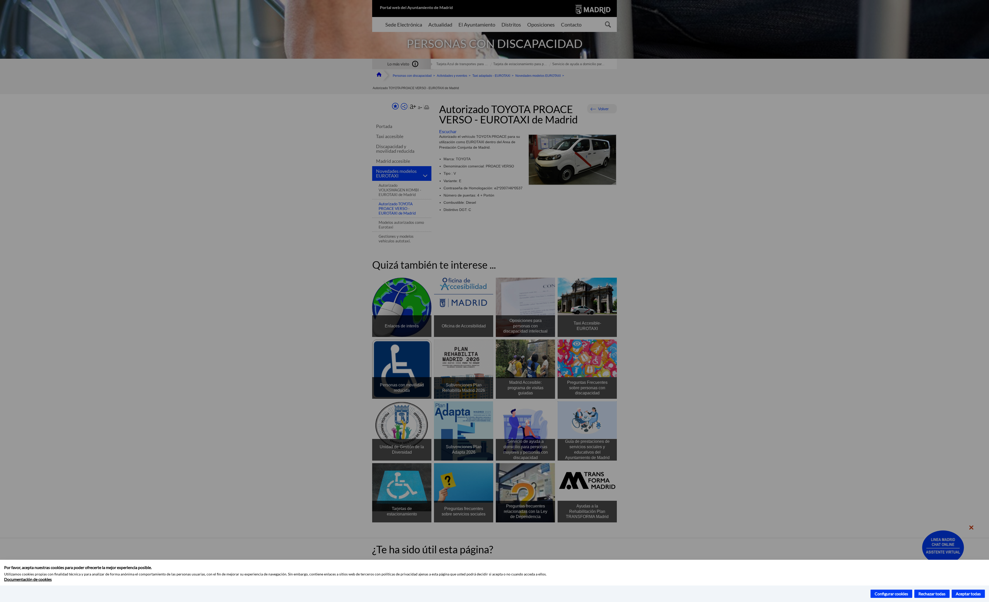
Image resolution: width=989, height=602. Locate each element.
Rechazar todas (931, 593)
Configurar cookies (891, 593)
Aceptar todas (968, 593)
